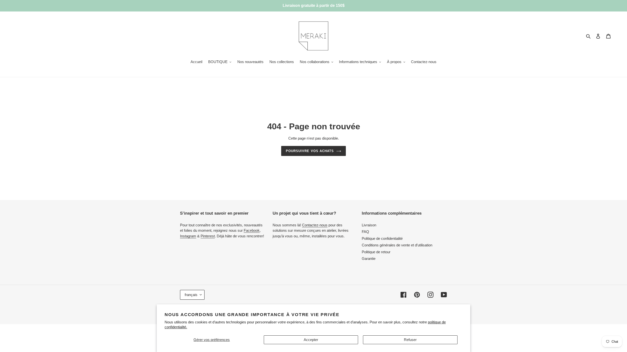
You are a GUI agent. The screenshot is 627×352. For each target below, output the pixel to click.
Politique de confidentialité (382, 238)
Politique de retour (376, 252)
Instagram (188, 236)
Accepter (311, 340)
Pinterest (208, 236)
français (191, 295)
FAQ (365, 232)
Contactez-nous (314, 225)
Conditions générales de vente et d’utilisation (397, 245)
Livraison (369, 225)
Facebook (252, 230)
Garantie (368, 258)
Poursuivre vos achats (310, 151)
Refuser (410, 340)
